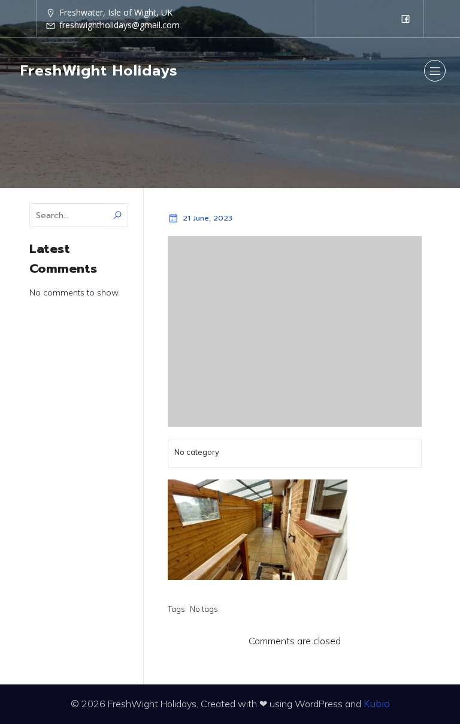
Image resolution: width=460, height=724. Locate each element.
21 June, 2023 (207, 218)
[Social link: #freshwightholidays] (405, 19)
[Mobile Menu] (435, 71)
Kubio (377, 703)
